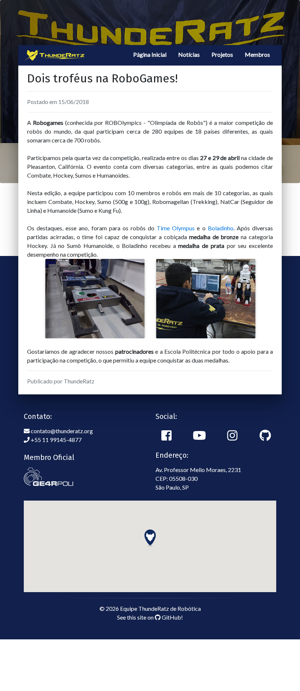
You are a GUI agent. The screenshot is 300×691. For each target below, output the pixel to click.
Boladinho (220, 227)
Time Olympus (176, 227)
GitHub (171, 617)
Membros (257, 54)
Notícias (189, 54)
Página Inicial (149, 54)
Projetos (222, 54)
